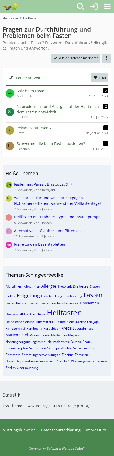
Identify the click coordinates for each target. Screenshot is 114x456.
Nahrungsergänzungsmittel (26, 341)
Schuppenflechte (59, 348)
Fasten (93, 295)
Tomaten (81, 354)
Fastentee (71, 303)
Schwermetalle (84, 348)
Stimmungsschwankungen (41, 354)
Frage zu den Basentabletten (39, 244)
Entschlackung (51, 296)
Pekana (75, 341)
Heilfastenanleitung (20, 322)
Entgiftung (28, 295)
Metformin (59, 335)
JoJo (96, 322)
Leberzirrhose (83, 328)
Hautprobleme (35, 314)
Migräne (74, 335)
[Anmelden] (94, 6)
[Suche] (80, 6)
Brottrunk (65, 286)
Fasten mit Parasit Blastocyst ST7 (43, 184)
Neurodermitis (58, 341)
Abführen (14, 286)
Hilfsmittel (43, 322)
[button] (106, 58)
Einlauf (11, 296)
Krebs (66, 328)
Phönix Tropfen (17, 348)
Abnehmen (32, 286)
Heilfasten (64, 312)
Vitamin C (63, 361)
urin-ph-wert (45, 361)
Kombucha (34, 328)
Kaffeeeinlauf (15, 328)
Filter (102, 78)
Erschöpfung (73, 296)
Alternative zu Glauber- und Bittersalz (47, 230)
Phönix (87, 341)
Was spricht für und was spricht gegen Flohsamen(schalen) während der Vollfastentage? (57, 200)
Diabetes (81, 286)
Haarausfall (14, 314)
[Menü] (107, 6)
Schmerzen (37, 348)
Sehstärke (13, 354)
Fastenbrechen (52, 303)
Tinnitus (67, 354)
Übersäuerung (27, 367)
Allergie (48, 286)
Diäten (95, 286)
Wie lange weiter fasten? (89, 361)
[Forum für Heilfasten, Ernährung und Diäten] (10, 6)
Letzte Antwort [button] (29, 77)
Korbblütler (51, 328)
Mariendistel (17, 334)
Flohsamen (89, 303)
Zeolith (11, 367)
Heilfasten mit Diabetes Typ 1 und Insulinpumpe (57, 216)
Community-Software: (57, 448)
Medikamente (39, 335)
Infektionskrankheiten (76, 322)
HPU (55, 322)
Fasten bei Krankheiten (22, 303)
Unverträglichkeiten (20, 361)
